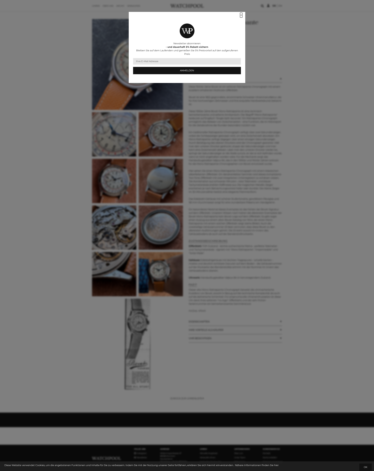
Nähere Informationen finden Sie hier (257, 465)
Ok (365, 467)
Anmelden (187, 70)
